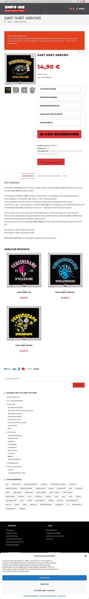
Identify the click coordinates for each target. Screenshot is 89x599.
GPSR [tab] (65, 176)
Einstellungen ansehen (44, 590)
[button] (85, 556)
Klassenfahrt (11, 501)
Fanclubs (11, 453)
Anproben (10, 530)
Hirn (63, 497)
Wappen (22, 509)
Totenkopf (59, 505)
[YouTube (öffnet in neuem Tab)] (83, 1)
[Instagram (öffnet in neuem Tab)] (80, 1)
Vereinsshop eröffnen (15, 542)
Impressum (61, 596)
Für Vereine (11, 432)
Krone (29, 501)
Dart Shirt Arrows (20, 22)
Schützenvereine (14, 459)
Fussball (38, 497)
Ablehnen (44, 584)
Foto (30, 497)
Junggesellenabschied (16, 473)
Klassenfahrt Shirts (15, 416)
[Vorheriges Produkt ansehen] (79, 51)
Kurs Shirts (40, 501)
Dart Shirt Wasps (23, 345)
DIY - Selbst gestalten (15, 401)
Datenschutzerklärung (31, 596)
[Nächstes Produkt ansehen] (83, 51)
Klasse (78, 497)
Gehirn (48, 497)
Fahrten (11, 470)
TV (68, 505)
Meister (60, 501)
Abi (7, 484)
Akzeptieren (44, 577)
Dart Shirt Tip (24, 292)
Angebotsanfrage (53, 533)
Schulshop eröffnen (14, 539)
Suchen (78, 385)
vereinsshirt (11, 509)
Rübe (24, 505)
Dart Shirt (56, 151)
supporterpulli (46, 505)
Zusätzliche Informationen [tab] (48, 176)
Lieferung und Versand (55, 536)
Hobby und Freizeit (14, 466)
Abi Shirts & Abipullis (15, 407)
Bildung (79, 488)
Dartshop (45, 154)
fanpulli (21, 497)
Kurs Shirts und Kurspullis (17, 422)
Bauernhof (61, 488)
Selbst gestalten (12, 545)
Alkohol (44, 484)
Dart (50, 151)
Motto (8, 505)
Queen (17, 505)
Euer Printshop (12, 536)
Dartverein (54, 154)
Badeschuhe (12, 450)
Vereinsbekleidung (15, 435)
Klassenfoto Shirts (14, 420)
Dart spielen (64, 151)
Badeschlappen (26, 488)
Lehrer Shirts (12, 425)
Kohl (22, 501)
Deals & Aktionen (13, 397)
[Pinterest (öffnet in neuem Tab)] (78, 1)
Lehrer (50, 501)
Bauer (51, 488)
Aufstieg (11, 441)
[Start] (5, 22)
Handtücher (12, 447)
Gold (56, 497)
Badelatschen (11, 488)
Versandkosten (46, 77)
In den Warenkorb (59, 134)
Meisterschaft (13, 438)
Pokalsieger (12, 444)
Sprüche (33, 505)
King (70, 497)
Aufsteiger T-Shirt (58, 484)
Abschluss (16, 484)
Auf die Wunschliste (52, 163)
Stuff (9, 428)
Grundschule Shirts (15, 413)
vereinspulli (76, 505)
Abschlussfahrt (30, 484)
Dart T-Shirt (74, 151)
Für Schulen (11, 404)
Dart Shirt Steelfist (65, 292)
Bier (70, 488)
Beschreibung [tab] (28, 176)
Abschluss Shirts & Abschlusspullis (20, 410)
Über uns (49, 539)
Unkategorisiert (13, 463)
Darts (48, 148)
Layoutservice (11, 533)
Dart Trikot (67, 492)
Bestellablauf (51, 530)
